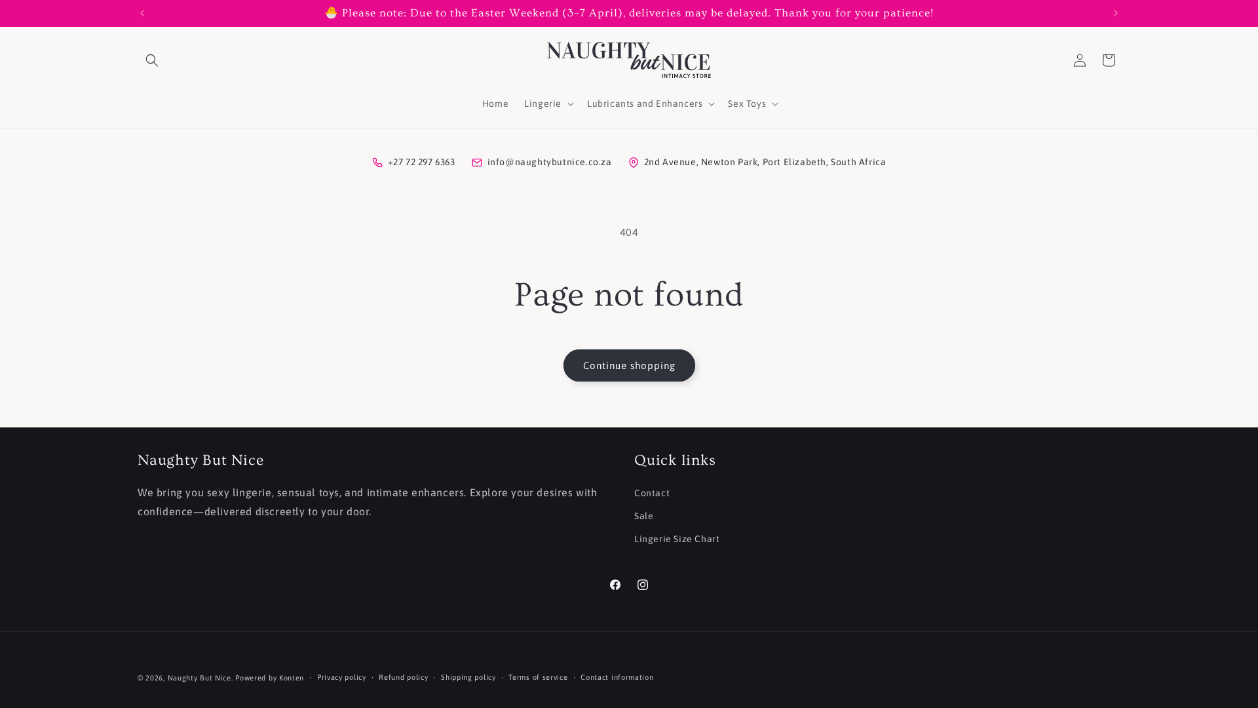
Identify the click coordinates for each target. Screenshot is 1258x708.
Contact (652, 493)
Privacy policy (341, 677)
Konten (291, 678)
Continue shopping (629, 365)
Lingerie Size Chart (676, 539)
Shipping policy (468, 677)
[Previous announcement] (142, 13)
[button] (152, 60)
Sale (643, 516)
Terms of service (537, 677)
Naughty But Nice (199, 678)
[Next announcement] (1115, 13)
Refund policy (403, 677)
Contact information (617, 677)
